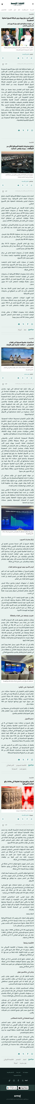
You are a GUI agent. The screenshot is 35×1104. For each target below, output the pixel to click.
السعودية (14, 767)
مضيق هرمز (23, 767)
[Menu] (33, 3)
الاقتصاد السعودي (21, 764)
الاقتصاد (10, 8)
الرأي (15, 8)
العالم (19, 8)
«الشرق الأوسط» (25, 53)
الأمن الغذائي (10, 764)
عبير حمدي (26, 373)
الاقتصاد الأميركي (9, 1058)
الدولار (24, 1058)
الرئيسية (32, 8)
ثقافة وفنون (3, 8)
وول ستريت (23, 1062)
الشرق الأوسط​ (25, 8)
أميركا (20, 328)
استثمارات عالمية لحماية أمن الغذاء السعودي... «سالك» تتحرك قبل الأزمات (20, 342)
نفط (25, 328)
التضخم (18, 1058)
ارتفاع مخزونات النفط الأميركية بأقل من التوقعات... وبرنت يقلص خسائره (20, 146)
